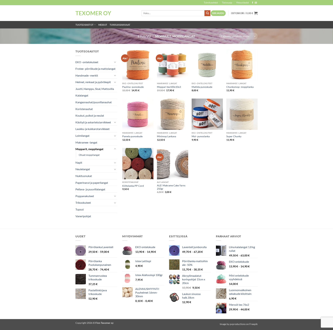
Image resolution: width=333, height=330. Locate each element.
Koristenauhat (84, 109)
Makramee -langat (86, 142)
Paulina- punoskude (133, 86)
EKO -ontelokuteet (86, 62)
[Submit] (207, 13)
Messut (102, 24)
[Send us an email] (256, 3)
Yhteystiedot (242, 2)
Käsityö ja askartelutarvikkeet (93, 122)
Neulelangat (82, 169)
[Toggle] (115, 62)
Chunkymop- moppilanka (240, 86)
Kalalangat (81, 95)
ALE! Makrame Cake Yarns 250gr (171, 187)
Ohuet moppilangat (89, 154)
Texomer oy (93, 13)
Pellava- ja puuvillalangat (90, 189)
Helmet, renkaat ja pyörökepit (93, 82)
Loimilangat (82, 135)
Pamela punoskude (132, 136)
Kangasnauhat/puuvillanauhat (93, 102)
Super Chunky (233, 136)
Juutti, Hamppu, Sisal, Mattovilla (94, 88)
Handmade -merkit (86, 75)
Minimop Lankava (166, 136)
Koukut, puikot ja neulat (89, 115)
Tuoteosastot (84, 24)
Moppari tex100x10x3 (169, 86)
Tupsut (79, 209)
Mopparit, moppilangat (89, 149)
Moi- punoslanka (201, 136)
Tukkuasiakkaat (120, 24)
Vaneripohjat (83, 216)
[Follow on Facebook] (252, 3)
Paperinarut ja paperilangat (91, 182)
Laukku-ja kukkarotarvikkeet (92, 128)
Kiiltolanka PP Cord (133, 185)
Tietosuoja (227, 2)
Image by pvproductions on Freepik (239, 324)
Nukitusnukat (83, 175)
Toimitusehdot (211, 2)
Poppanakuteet (84, 196)
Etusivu (144, 36)
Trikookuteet (83, 202)
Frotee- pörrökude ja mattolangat (95, 68)
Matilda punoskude (202, 86)
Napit (78, 162)
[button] (218, 13)
